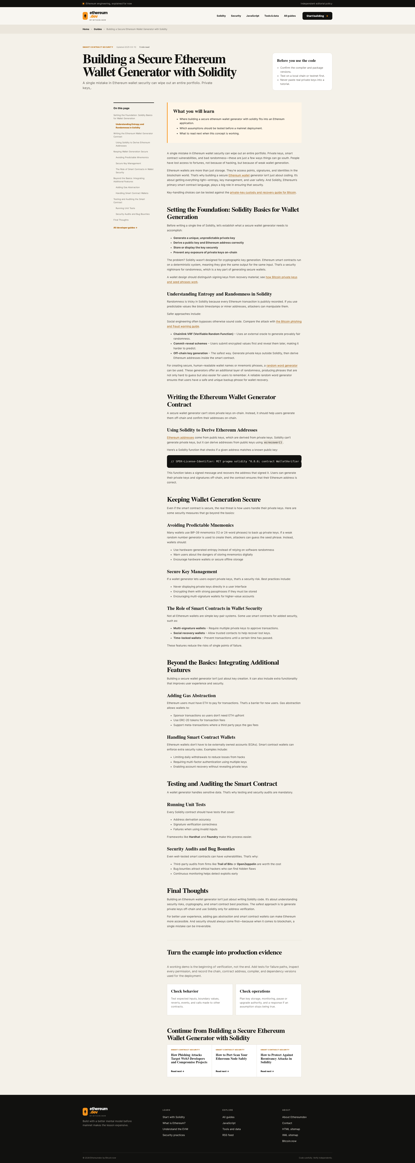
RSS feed (228, 1135)
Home (86, 29)
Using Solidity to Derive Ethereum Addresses (133, 144)
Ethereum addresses (180, 437)
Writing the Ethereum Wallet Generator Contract (133, 135)
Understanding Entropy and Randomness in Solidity (130, 126)
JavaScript (252, 15)
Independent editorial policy (316, 3)
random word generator (282, 365)
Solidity (221, 15)
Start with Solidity (174, 1117)
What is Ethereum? (174, 1123)
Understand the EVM (175, 1129)
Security (236, 15)
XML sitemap (290, 1135)
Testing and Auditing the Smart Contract (129, 201)
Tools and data (231, 1129)
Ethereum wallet (239, 175)
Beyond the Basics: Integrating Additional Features (128, 180)
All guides (290, 15)
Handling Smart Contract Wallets (132, 193)
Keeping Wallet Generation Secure (130, 151)
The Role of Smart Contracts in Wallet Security (135, 171)
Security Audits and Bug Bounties (133, 214)
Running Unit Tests (125, 208)
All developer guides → (125, 227)
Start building (317, 15)
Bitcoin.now (289, 1141)
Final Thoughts (121, 220)
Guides (98, 29)
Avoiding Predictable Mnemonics (132, 157)
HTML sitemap (291, 1129)
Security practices (174, 1135)
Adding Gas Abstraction (128, 187)
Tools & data (271, 15)
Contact (287, 1123)
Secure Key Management (128, 163)
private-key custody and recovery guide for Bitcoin (263, 192)
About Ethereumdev (294, 1117)
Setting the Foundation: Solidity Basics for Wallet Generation (132, 117)
